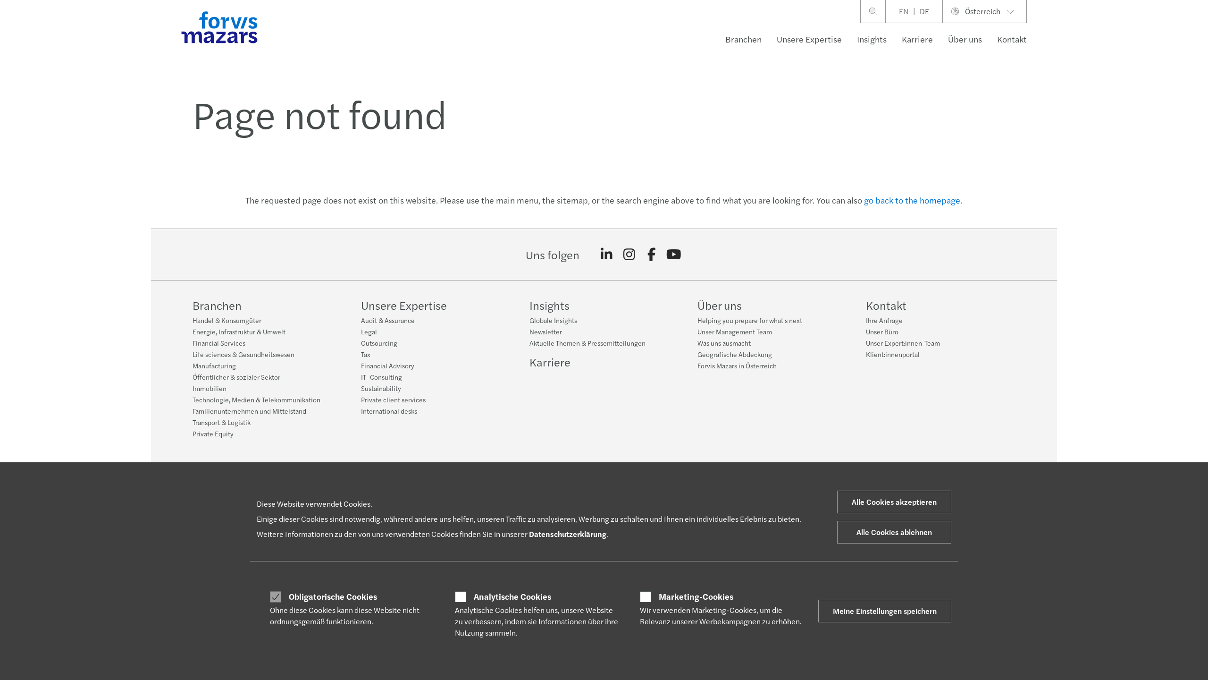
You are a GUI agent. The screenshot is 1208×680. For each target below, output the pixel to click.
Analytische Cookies (512, 596)
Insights (872, 39)
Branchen (743, 39)
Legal (369, 331)
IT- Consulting (381, 377)
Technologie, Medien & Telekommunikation (256, 399)
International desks (389, 411)
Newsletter (545, 331)
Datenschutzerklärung (567, 533)
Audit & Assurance (388, 320)
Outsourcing (379, 343)
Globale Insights (553, 320)
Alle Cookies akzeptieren (894, 501)
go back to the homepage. (913, 200)
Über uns (965, 39)
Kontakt (1012, 39)
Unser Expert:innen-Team (903, 343)
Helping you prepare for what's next (749, 320)
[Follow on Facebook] (651, 254)
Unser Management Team (734, 331)
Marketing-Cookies (696, 596)
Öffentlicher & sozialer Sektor (236, 377)
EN (903, 11)
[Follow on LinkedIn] (606, 254)
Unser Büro (882, 331)
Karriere (917, 39)
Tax (365, 354)
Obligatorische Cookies (333, 596)
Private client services (393, 399)
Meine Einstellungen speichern (885, 610)
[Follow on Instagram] (629, 254)
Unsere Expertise (809, 39)
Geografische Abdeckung (734, 354)
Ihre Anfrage (884, 320)
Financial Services (219, 343)
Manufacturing (214, 365)
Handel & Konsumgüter (227, 320)
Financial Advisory (387, 365)
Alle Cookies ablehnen (894, 532)
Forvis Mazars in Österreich (737, 365)
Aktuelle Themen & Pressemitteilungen (587, 343)
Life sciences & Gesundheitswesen (243, 354)
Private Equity (213, 433)
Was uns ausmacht (724, 343)
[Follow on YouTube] (674, 254)
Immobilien (209, 388)
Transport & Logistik (222, 422)
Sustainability (381, 388)
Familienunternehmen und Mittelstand (249, 411)
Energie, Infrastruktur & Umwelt (239, 331)
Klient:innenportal (893, 354)
